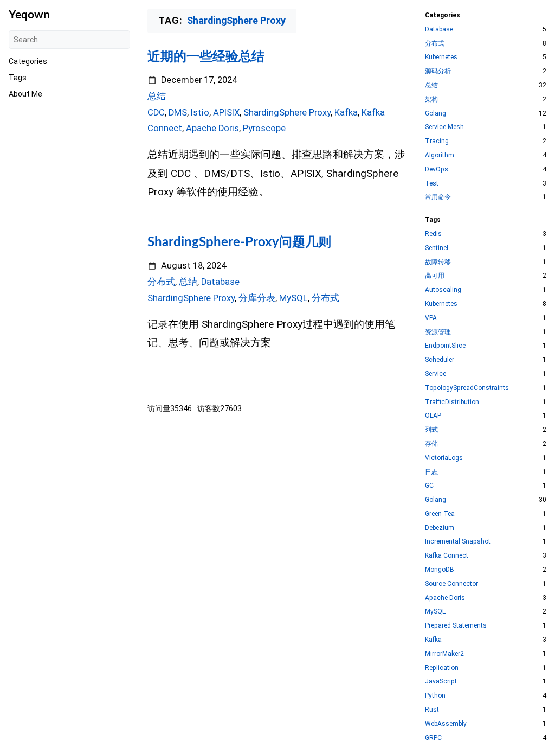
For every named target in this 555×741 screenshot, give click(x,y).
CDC (156, 112)
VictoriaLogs (444, 458)
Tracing (437, 141)
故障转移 (438, 262)
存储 (431, 444)
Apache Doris (212, 128)
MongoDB (439, 569)
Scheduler (439, 359)
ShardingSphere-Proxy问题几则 (239, 242)
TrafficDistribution (452, 402)
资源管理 (438, 332)
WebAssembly (446, 723)
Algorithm (439, 155)
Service (435, 374)
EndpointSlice (445, 345)
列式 (431, 429)
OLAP (433, 415)
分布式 (161, 282)
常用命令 (438, 197)
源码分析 (438, 71)
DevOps (436, 169)
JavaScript (441, 681)
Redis (433, 234)
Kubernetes (441, 57)
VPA (431, 318)
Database (220, 282)
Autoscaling (443, 289)
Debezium (439, 528)
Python (435, 695)
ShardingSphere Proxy (287, 112)
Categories (28, 61)
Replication (442, 668)
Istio (200, 112)
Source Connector (451, 583)
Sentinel (436, 248)
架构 (431, 99)
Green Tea (440, 514)
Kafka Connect (446, 555)
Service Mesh (444, 127)
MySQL (293, 298)
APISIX (226, 112)
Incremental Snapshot (458, 541)
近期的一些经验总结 (205, 56)
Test (431, 183)
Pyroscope (264, 128)
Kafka (346, 112)
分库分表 (256, 298)
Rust (432, 709)
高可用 (434, 275)
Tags (18, 77)
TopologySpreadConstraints (467, 388)
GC (429, 485)
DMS (178, 112)
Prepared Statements (456, 625)
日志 (431, 472)
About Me (25, 94)
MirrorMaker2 (444, 653)
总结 (156, 96)
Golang (435, 113)
